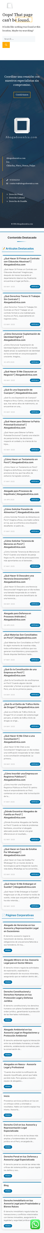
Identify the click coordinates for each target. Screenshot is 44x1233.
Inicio (7, 1096)
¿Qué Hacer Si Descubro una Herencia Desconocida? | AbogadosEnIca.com (19, 578)
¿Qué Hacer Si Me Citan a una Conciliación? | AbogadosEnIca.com (19, 739)
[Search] (6, 45)
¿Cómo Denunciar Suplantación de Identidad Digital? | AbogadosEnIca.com (22, 337)
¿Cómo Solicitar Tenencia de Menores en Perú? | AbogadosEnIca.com (19, 544)
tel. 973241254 (24, 19)
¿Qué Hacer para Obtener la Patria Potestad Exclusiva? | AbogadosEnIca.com (22, 424)
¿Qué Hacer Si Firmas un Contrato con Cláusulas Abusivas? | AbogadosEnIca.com (21, 261)
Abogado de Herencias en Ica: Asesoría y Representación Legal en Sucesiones (21, 928)
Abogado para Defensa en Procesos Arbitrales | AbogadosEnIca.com (17, 616)
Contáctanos (22, 94)
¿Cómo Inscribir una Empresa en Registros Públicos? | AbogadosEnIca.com (21, 776)
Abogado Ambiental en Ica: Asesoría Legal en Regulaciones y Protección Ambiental (21, 1032)
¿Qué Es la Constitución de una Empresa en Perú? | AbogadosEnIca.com (20, 672)
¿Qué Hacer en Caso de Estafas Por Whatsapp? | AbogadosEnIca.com (20, 852)
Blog (6, 1185)
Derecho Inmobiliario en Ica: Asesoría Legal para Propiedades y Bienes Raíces (22, 1203)
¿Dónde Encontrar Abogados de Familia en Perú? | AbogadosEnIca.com (20, 814)
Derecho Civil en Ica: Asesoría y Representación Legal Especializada (20, 1127)
